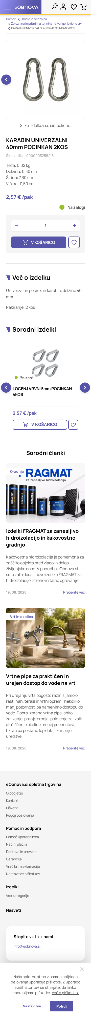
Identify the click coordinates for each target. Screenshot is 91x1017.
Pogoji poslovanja (20, 815)
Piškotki (12, 807)
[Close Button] (82, 969)
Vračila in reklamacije (23, 866)
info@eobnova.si (27, 946)
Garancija (14, 859)
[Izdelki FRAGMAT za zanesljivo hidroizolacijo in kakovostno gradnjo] (45, 531)
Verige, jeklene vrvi (69, 23)
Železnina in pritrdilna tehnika (31, 23)
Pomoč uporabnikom (22, 836)
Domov (11, 19)
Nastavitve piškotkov (23, 873)
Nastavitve (32, 1006)
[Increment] (75, 226)
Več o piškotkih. (65, 992)
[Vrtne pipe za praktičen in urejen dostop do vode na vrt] (45, 682)
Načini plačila (16, 844)
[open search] (55, 6)
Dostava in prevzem (21, 851)
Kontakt (12, 800)
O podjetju (14, 793)
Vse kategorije (17, 895)
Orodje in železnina (34, 19)
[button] (6, 80)
